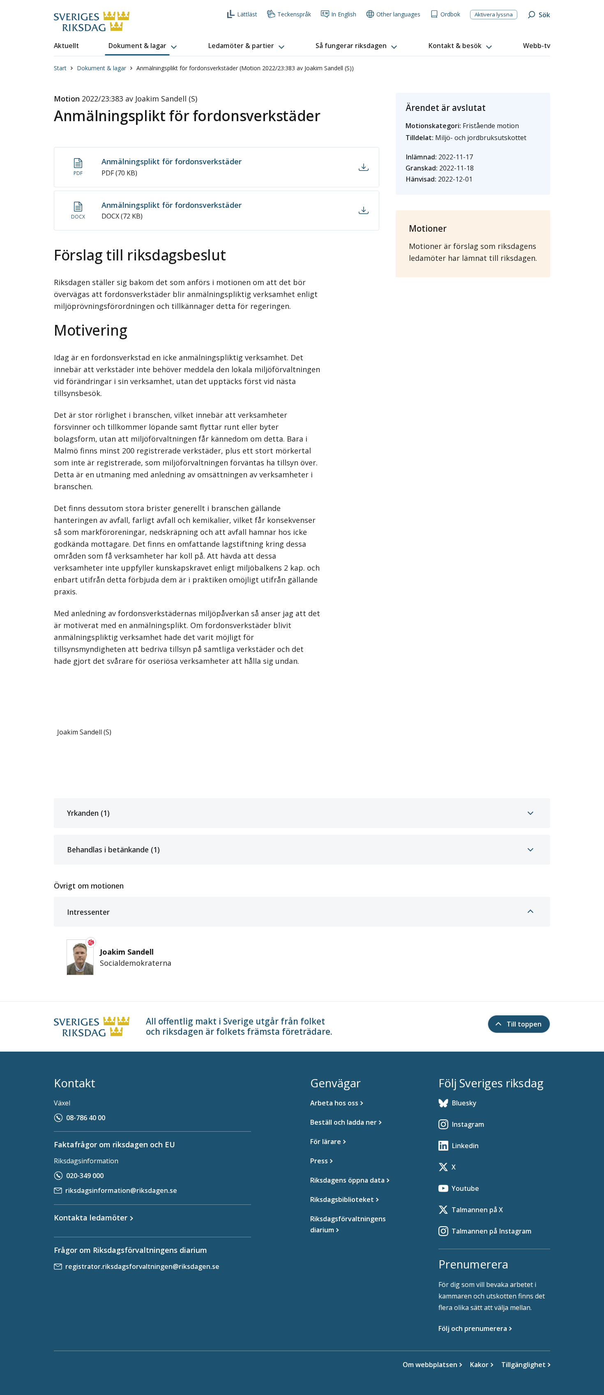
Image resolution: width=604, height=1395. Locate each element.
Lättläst (247, 14)
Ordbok (450, 14)
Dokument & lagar (101, 68)
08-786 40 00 (85, 1117)
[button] (143, 46)
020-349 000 (85, 1175)
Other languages (398, 14)
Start (60, 68)
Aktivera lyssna (494, 14)
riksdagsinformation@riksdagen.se (121, 1190)
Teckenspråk (294, 14)
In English (343, 14)
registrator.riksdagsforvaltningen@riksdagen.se (142, 1266)
